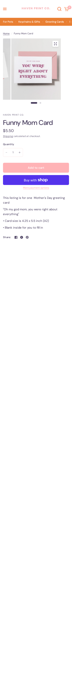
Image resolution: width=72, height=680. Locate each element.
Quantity (8, 144)
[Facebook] (16, 237)
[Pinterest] (27, 237)
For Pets (8, 21)
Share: (7, 237)
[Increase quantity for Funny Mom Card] (19, 152)
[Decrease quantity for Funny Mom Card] (6, 152)
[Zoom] (55, 44)
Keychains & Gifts (29, 21)
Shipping (8, 136)
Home (6, 33)
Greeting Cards (54, 21)
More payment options (36, 188)
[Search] (59, 9)
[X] (21, 237)
